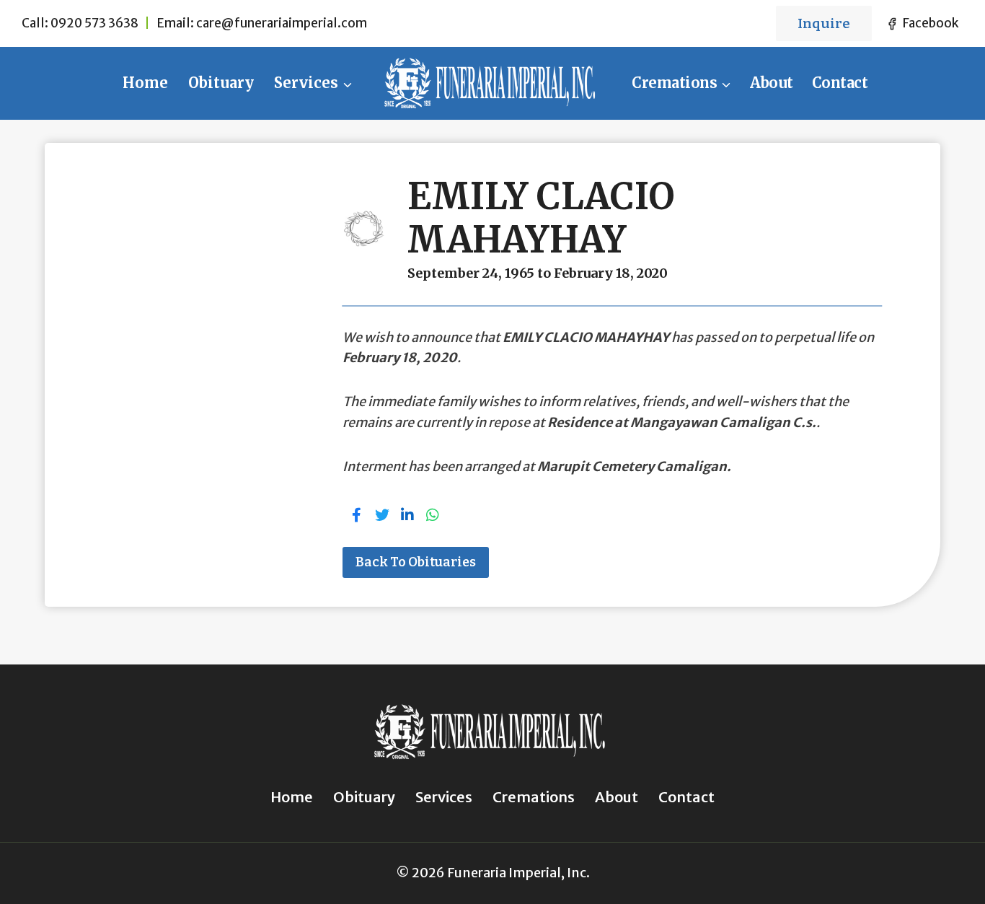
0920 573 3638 (94, 23)
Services (443, 797)
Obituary (221, 83)
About (771, 83)
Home (145, 83)
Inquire (824, 23)
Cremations (533, 797)
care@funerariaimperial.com (281, 23)
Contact (840, 83)
